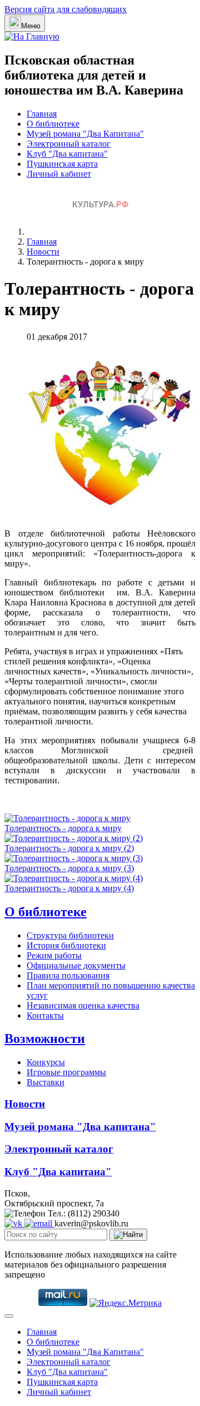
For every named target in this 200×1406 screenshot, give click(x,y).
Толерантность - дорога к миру (63, 828)
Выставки (45, 1082)
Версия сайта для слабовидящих (65, 9)
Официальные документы (76, 965)
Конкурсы (46, 1062)
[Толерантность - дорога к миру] (110, 514)
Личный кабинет (59, 173)
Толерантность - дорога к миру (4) (69, 888)
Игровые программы (66, 1072)
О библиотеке (53, 123)
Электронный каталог (69, 143)
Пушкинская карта (62, 163)
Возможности (44, 1038)
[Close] (8, 1316)
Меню (31, 26)
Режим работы (54, 955)
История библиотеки (66, 945)
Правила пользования (68, 975)
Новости (24, 1104)
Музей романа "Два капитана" (80, 1126)
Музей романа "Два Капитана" (85, 133)
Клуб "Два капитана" (67, 153)
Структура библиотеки (70, 935)
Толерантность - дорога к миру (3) (69, 868)
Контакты (45, 1015)
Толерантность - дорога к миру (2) (69, 848)
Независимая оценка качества (83, 1005)
